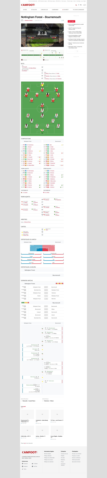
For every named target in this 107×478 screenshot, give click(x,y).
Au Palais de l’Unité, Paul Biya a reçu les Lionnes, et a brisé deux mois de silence (76, 40)
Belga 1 (84, 1)
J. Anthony (46, 78)
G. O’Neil (47, 192)
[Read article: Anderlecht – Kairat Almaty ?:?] (42, 414)
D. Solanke (47, 76)
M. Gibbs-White (32, 68)
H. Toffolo (29, 181)
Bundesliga (78, 1)
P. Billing (46, 73)
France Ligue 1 (63, 1)
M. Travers (52, 170)
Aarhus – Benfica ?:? (40, 436)
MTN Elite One (58, 1)
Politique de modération (49, 461)
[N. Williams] (26, 95)
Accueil (25, 9)
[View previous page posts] (75, 51)
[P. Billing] (42, 116)
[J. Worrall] (28, 90)
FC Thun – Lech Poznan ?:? (57, 420)
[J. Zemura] (26, 126)
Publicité (62, 455)
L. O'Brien (29, 183)
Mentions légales (47, 453)
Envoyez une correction (76, 453)
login (25, 443)
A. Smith (51, 147)
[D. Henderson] (42, 85)
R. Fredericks (52, 177)
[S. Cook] (42, 90)
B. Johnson (24, 70)
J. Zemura (52, 153)
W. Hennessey (30, 170)
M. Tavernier (52, 163)
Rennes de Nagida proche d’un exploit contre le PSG (76, 25)
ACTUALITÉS (34, 9)
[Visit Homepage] (28, 4)
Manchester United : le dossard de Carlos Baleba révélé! (75, 47)
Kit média (63, 457)
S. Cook (29, 149)
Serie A (74, 1)
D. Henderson (30, 145)
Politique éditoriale (47, 455)
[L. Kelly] (37, 126)
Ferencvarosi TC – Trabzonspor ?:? (25, 421)
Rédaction (63, 459)
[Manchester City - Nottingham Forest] (42, 290)
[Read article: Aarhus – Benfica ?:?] (42, 430)
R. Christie (52, 159)
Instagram (26, 466)
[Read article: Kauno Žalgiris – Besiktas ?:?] (57, 430)
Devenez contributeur (76, 457)
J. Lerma (51, 157)
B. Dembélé (52, 183)
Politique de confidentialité (49, 457)
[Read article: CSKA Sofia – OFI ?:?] (27, 430)
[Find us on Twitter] (80, 5)
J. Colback (29, 177)
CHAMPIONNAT (55, 9)
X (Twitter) (36, 463)
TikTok (25, 469)
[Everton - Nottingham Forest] (42, 295)
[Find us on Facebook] (78, 5)
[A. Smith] (58, 126)
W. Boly (29, 175)
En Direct (66, 9)
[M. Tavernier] (28, 116)
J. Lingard (29, 163)
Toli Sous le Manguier (78, 9)
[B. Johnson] (31, 100)
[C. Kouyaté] (47, 95)
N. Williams (29, 153)
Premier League (70, 1)
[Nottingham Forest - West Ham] (42, 298)
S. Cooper (25, 192)
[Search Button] (76, 4)
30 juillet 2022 (37, 20)
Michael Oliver (27, 222)
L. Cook (57, 73)
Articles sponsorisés (76, 459)
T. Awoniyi (29, 185)
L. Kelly (58, 76)
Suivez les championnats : (33, 1)
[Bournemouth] (53, 34)
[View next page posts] (77, 51)
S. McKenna (30, 151)
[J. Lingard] (53, 100)
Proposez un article (76, 455)
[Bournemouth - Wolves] (42, 309)
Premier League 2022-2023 (40, 27)
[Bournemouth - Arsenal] (42, 315)
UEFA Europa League (51, 1)
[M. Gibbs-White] (42, 106)
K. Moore (52, 185)
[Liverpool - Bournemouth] (42, 312)
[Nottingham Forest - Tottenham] (42, 292)
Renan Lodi (29, 159)
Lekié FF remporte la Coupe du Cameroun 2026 (75, 28)
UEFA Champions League (42, 1)
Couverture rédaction (63, 464)
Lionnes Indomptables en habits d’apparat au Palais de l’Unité (75, 36)
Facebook (26, 463)
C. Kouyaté (24, 67)
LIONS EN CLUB (44, 9)
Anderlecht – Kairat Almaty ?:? (42, 421)
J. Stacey (52, 175)
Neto (51, 145)
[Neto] (42, 132)
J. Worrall (29, 147)
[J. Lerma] (31, 121)
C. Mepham (52, 149)
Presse (62, 461)
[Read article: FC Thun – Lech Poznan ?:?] (57, 414)
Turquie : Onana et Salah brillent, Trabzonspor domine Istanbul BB (75, 32)
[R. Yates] (37, 95)
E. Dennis (29, 187)
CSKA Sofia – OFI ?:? (26, 436)
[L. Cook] (53, 121)
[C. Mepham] (47, 126)
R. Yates (29, 155)
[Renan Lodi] (58, 95)
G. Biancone (30, 172)
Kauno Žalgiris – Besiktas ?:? (56, 436)
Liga (82, 1)
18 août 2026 (24, 423)
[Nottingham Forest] (31, 34)
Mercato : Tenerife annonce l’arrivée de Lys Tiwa (76, 43)
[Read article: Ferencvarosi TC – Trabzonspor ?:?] (27, 414)
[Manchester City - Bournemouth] (42, 317)
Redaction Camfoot (28, 20)
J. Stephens (52, 179)
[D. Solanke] (42, 111)
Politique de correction (48, 459)
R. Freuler (29, 179)
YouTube (35, 466)
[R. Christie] (56, 116)
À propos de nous (64, 453)
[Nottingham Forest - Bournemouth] (42, 287)
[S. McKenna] (56, 90)
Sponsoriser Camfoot (76, 461)
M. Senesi (52, 172)
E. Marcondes (53, 181)
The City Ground (38, 28)
